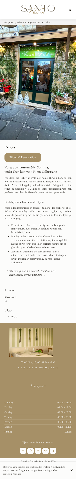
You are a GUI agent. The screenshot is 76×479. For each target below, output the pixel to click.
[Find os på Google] (30, 451)
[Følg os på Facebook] (23, 451)
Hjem (25, 442)
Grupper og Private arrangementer (22, 22)
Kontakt (50, 442)
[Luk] (71, 470)
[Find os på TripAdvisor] (45, 451)
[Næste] (69, 82)
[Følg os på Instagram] (38, 451)
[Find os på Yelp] (53, 451)
